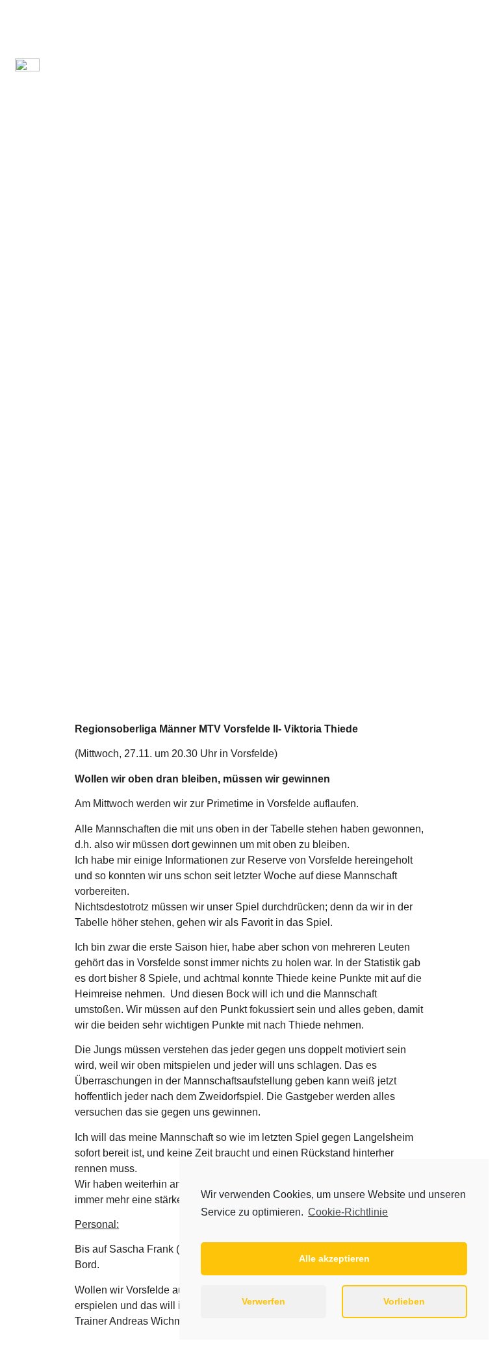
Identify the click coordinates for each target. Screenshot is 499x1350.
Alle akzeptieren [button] (334, 1258)
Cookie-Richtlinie (348, 1212)
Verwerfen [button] (263, 1301)
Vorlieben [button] (404, 1301)
